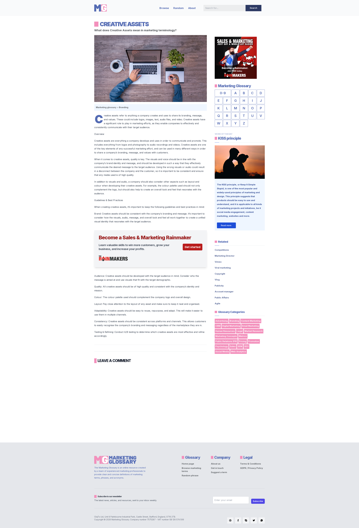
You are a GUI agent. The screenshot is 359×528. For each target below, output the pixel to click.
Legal (240, 331)
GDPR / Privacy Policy (251, 468)
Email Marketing (250, 326)
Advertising (221, 321)
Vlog (217, 279)
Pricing (242, 341)
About (192, 8)
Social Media (222, 351)
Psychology (221, 346)
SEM (240, 346)
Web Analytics (238, 351)
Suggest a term (219, 472)
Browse (164, 8)
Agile (217, 303)
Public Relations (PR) (226, 341)
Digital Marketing (231, 326)
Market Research (254, 331)
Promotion (253, 341)
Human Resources (225, 331)
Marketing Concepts (226, 336)
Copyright (220, 273)
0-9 (223, 93)
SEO (246, 346)
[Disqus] (150, 402)
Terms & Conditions (250, 463)
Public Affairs (222, 297)
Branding (123, 107)
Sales (233, 346)
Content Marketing (251, 321)
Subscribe (258, 501)
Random (178, 8)
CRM (217, 326)
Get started (192, 247)
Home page (188, 463)
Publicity (219, 285)
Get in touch (217, 468)
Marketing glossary (106, 107)
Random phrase (190, 475)
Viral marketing (223, 267)
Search (253, 8)
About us (215, 463)
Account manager (224, 291)
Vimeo (218, 261)
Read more (226, 225)
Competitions (222, 250)
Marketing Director (224, 255)
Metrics (243, 336)
